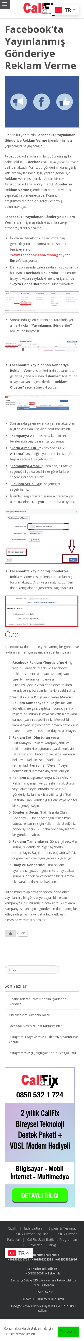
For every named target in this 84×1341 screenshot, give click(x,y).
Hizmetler (34, 1245)
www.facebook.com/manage (35, 255)
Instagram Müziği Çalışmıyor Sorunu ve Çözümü (42, 1053)
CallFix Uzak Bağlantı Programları (52, 1239)
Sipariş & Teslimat (62, 1228)
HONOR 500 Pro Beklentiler (43, 1273)
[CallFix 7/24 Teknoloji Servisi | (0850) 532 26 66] (42, 9)
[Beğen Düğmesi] (10, 933)
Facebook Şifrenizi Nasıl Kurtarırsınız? (35, 1026)
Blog (52, 1245)
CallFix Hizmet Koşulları (31, 1234)
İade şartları (33, 1228)
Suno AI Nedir (43, 1292)
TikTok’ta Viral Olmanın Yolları (29, 1015)
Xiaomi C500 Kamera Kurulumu (43, 1299)
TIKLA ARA (68, 1331)
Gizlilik (12, 1228)
